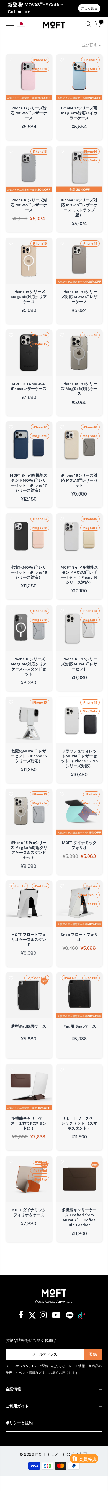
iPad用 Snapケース (79, 1026)
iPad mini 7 (88, 895)
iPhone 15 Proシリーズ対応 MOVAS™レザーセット (79, 664)
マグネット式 (37, 978)
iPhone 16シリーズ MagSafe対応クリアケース (29, 296)
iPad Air (91, 794)
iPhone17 (40, 59)
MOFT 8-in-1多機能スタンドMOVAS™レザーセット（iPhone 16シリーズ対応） (79, 575)
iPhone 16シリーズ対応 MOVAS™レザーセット (79, 480)
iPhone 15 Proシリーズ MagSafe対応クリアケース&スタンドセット (28, 850)
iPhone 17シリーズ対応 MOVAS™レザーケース (29, 113)
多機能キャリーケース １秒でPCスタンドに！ (29, 1123)
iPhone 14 (39, 335)
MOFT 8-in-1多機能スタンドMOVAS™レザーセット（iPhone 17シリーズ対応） (28, 483)
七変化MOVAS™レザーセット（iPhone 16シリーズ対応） (29, 572)
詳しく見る (89, 8)
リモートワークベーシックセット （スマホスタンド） (79, 1123)
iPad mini (90, 803)
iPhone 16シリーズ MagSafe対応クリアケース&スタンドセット (29, 666)
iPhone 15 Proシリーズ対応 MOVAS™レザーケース (79, 296)
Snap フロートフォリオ (79, 937)
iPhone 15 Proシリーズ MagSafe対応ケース (79, 388)
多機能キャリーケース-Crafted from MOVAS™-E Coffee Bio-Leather (79, 1217)
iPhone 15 (90, 243)
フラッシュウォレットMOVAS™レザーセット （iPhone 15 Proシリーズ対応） (79, 758)
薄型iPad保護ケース (28, 1026)
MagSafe (39, 68)
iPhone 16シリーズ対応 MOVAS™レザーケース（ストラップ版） (79, 207)
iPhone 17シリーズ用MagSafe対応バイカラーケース (79, 113)
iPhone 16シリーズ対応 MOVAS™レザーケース (29, 205)
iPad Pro (91, 812)
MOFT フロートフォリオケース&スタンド (28, 939)
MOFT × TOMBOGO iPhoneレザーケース (29, 386)
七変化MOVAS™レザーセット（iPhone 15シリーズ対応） (29, 756)
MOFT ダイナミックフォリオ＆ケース (28, 1212)
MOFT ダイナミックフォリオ (79, 845)
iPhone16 (40, 151)
